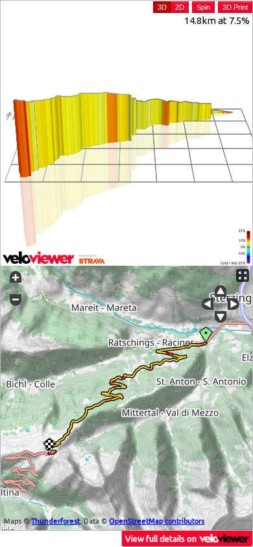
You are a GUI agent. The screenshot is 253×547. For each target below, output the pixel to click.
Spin (203, 7)
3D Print (235, 7)
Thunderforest (55, 521)
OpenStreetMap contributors (156, 521)
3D (162, 7)
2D (179, 7)
